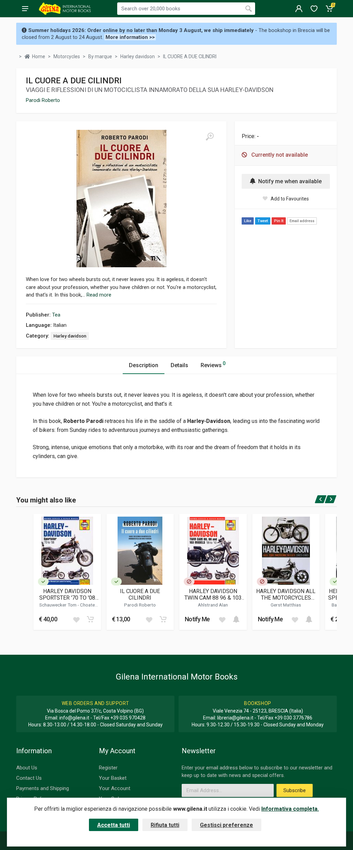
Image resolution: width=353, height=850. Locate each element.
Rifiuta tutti (165, 825)
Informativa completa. (290, 809)
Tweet (263, 221)
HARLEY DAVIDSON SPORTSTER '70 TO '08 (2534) (67, 594)
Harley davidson (69, 336)
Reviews (213, 365)
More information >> (130, 37)
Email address (302, 221)
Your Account (114, 788)
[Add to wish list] (76, 619)
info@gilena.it (74, 718)
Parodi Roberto (43, 100)
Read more (99, 295)
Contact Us (29, 778)
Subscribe (294, 790)
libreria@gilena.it (235, 718)
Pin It (278, 221)
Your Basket (113, 778)
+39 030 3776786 (293, 718)
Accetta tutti (113, 825)
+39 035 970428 (127, 718)
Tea (56, 315)
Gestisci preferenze (226, 825)
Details (179, 365)
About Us (26, 768)
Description (143, 365)
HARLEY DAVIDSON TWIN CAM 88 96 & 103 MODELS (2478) (213, 594)
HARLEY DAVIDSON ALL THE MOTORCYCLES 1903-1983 (285, 594)
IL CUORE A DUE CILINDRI (140, 594)
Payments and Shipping (42, 788)
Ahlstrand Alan (213, 605)
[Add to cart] (90, 619)
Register (108, 768)
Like (247, 221)
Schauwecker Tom (58, 605)
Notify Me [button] (197, 619)
